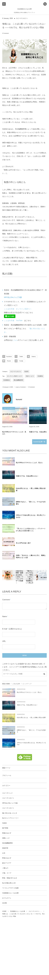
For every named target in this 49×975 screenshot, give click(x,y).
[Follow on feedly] (24, 759)
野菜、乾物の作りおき (9, 878)
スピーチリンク (7, 793)
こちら (15, 340)
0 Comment (5, 33)
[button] (45, 4)
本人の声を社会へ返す (23, 543)
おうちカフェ (6, 898)
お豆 (3, 853)
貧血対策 (5, 848)
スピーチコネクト (22, 18)
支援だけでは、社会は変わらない (27, 476)
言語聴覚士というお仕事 (10, 893)
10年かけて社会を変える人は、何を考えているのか (31, 516)
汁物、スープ (6, 873)
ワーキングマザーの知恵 (10, 888)
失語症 (26, 371)
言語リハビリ (30, 376)
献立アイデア (6, 863)
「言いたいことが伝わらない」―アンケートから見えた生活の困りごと (31, 530)
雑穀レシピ (6, 838)
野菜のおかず (6, 858)
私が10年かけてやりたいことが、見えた (14, 433)
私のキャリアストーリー (10, 818)
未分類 (4, 903)
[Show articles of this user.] (7, 398)
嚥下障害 (5, 828)
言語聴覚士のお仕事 (24, 9)
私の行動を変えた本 (9, 883)
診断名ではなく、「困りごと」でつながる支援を (31, 503)
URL (4, 641)
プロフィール (6, 775)
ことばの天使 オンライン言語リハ (17, 309)
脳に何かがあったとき (9, 813)
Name (4, 616)
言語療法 (40, 376)
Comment (6, 600)
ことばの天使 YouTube (13, 320)
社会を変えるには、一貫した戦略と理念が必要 (31, 489)
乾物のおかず (6, 833)
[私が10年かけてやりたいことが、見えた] (14, 415)
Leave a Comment (20, 387)
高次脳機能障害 (18, 380)
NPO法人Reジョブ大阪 (10, 803)
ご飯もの (5, 868)
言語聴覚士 (6, 380)
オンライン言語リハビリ (14, 376)
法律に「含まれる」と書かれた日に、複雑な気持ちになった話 (31, 556)
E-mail (4, 629)
